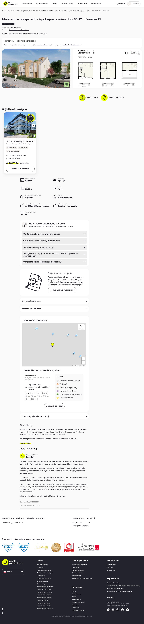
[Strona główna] (3, 11)
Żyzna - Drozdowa (41, 45)
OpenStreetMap (81, 365)
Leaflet (74, 365)
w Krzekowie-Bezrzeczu (72, 45)
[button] (33, 125)
